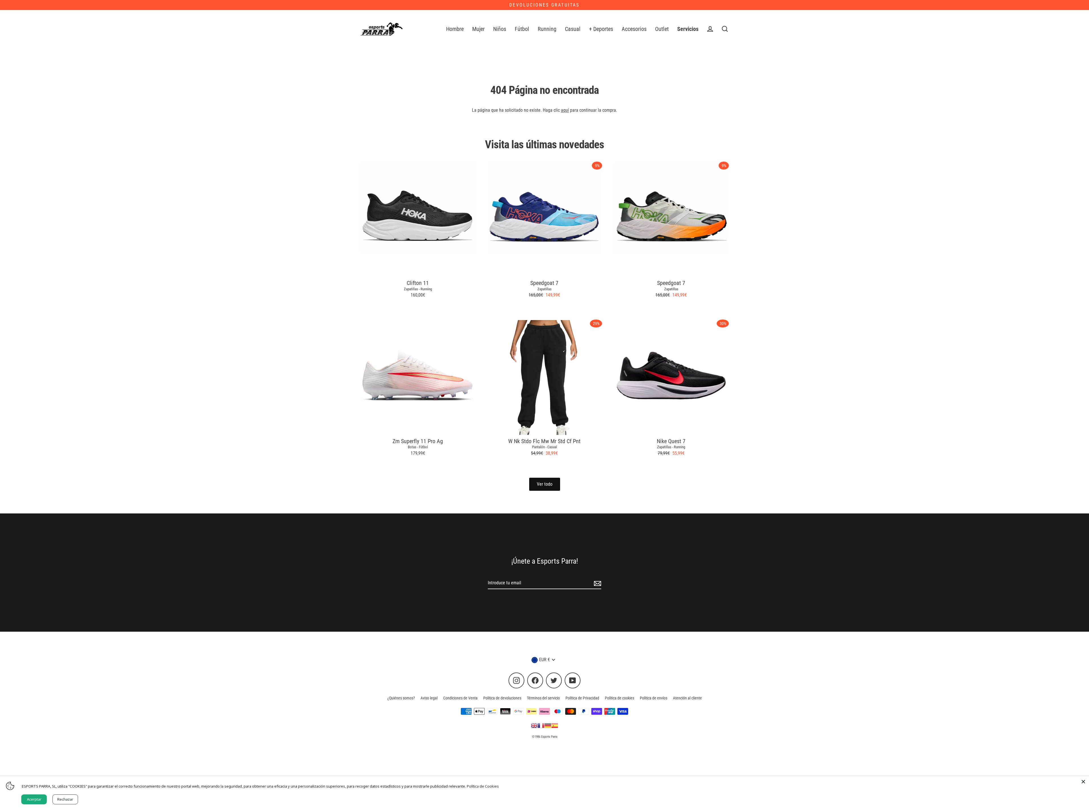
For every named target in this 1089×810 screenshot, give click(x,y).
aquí (565, 110)
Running (547, 29)
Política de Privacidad (582, 698)
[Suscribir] (596, 583)
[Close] (1083, 781)
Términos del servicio (543, 698)
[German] (547, 725)
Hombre (455, 29)
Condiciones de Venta (460, 698)
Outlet (662, 29)
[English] (534, 725)
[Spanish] (554, 725)
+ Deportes (601, 29)
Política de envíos (653, 698)
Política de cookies (619, 698)
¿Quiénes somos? (401, 698)
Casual (573, 29)
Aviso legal (429, 698)
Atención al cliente (687, 698)
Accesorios (634, 29)
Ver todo (544, 484)
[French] (541, 725)
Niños (499, 29)
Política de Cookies (483, 786)
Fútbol (522, 29)
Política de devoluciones (502, 698)
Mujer (478, 29)
